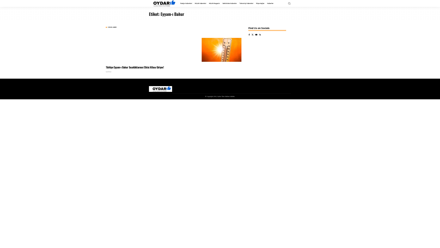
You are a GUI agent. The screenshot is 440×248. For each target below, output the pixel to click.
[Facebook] (249, 35)
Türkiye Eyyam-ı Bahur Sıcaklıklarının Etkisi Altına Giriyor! (135, 67)
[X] (252, 35)
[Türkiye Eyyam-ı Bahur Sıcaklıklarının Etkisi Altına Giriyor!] (221, 50)
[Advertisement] (174, 46)
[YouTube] (256, 35)
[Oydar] (163, 3)
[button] (289, 3)
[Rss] (260, 35)
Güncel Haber (112, 27)
